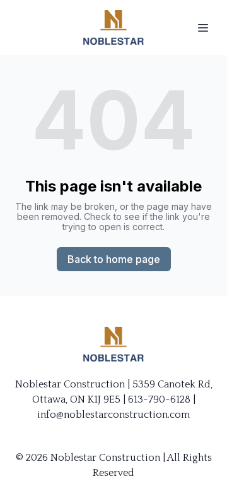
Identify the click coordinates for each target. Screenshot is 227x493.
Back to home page (113, 259)
